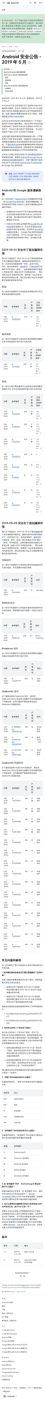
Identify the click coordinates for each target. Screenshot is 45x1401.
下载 (3, 1310)
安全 (16, 47)
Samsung (11, 1225)
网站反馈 (6, 1391)
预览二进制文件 (7, 1313)
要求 (3, 1306)
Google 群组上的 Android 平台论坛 (14, 1345)
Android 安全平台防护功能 (31, 163)
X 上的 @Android (8, 1330)
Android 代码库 (7, 1302)
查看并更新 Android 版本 (14, 116)
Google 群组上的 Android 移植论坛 (14, 1352)
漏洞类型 (24, 267)
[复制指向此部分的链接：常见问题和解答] (23, 960)
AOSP (4, 47)
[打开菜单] (3, 2)
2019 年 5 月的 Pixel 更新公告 (19, 179)
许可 (29, 1388)
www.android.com (9, 1369)
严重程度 (33, 267)
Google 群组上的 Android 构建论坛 (14, 1348)
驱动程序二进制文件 (9, 1321)
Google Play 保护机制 (15, 202)
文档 (3, 10)
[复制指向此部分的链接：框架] (8, 287)
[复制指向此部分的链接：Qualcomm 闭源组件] (25, 763)
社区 (15, 1388)
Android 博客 (6, 1337)
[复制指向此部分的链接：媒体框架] (13, 334)
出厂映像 (5, 1317)
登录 (40, 3)
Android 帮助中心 (8, 1361)
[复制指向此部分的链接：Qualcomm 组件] (21, 691)
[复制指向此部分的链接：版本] (9, 1237)
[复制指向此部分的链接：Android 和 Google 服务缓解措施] (7, 194)
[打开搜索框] (30, 2)
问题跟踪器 (6, 1380)
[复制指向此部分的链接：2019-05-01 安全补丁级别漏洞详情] (7, 253)
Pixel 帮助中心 (7, 1365)
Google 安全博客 (8, 1341)
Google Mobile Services (10, 1372)
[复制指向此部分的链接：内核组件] (13, 560)
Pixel (25, 1225)
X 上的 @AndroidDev (9, 1334)
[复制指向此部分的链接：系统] (8, 381)
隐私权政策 (38, 1388)
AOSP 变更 (25, 37)
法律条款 (22, 1388)
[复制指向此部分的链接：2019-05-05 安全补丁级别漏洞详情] (7, 527)
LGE (19, 1225)
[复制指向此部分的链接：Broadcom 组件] (20, 648)
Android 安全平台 (22, 199)
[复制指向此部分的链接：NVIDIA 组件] (17, 603)
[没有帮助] (23, 51)
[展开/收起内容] (11, 69)
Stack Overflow (7, 1376)
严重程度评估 (11, 144)
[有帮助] (19, 51)
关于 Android (7, 1388)
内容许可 (24, 1285)
